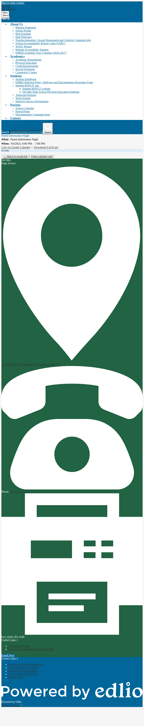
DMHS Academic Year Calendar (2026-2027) (40, 52)
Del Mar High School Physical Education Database (50, 91)
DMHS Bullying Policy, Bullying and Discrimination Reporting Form (54, 82)
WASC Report (23, 46)
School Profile (23, 30)
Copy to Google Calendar (15, 147)
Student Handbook (25, 79)
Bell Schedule (23, 33)
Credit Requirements (26, 66)
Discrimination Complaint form (32, 114)
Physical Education (26, 62)
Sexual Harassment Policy (22, 670)
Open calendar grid (42, 156)
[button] (16, 24)
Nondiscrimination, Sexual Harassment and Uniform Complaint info (53, 40)
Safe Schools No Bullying (22, 674)
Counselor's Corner (26, 72)
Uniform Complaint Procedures (25, 664)
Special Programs (25, 69)
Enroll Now (8, 655)
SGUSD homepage (19, 646)
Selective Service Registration (31, 101)
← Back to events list (15, 156)
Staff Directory (23, 37)
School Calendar (24, 108)
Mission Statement (25, 27)
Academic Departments (28, 59)
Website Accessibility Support (31, 49)
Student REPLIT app (27, 85)
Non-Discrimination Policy (23, 667)
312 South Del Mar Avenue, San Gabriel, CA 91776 (30, 364)
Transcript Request (25, 95)
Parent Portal (22, 111)
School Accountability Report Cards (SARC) (40, 43)
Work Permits (23, 98)
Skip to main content (12, 2)
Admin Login (16, 677)
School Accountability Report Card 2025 (31, 649)
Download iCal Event (46, 147)
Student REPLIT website (36, 88)
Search (5, 132)
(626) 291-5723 (18, 491)
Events (5, 150)
